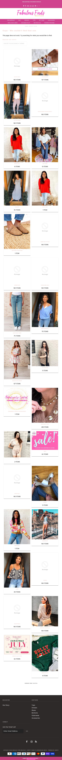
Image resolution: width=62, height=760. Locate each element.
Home (26, 26)
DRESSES (26, 20)
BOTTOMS (41, 20)
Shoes (34, 710)
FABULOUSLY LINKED (13, 22)
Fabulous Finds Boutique (19, 750)
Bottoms (35, 713)
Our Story (6, 705)
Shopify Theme (30, 750)
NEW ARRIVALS (11, 20)
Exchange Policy (25, 22)
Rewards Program (49, 22)
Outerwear (35, 715)
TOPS (34, 20)
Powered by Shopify (53, 750)
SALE (19, 20)
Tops (33, 705)
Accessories (36, 718)
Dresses (34, 708)
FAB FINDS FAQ (37, 22)
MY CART (33, 6)
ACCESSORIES (51, 20)
